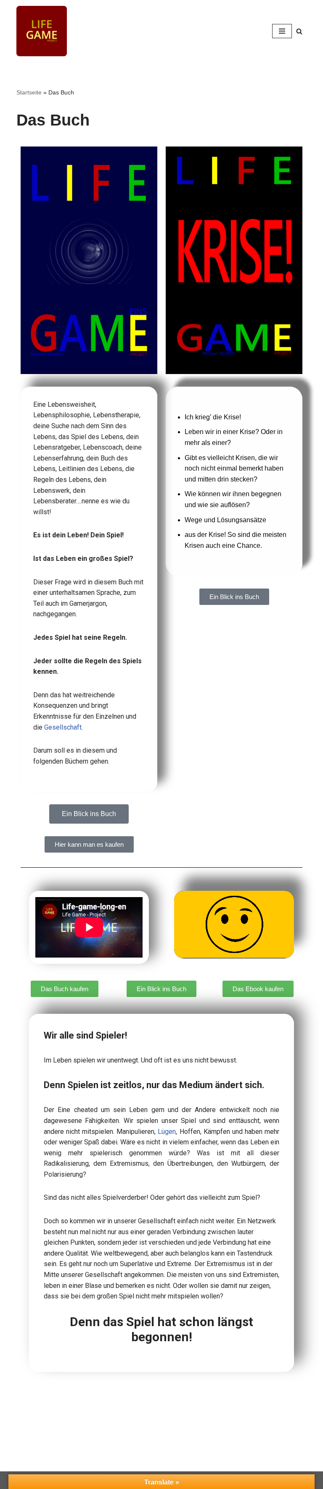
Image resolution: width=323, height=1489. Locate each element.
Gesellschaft (63, 727)
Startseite (29, 92)
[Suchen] (299, 31)
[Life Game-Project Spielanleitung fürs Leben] (41, 31)
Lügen (167, 1132)
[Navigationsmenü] (282, 31)
